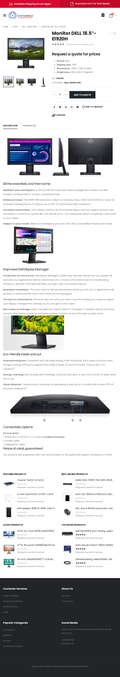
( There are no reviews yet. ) (80, 44)
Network (7, 635)
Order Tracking (11, 595)
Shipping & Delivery (13, 601)
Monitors (75, 82)
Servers (7, 640)
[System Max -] (18, 15)
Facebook (54, 107)
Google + (71, 107)
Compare (60, 115)
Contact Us (67, 601)
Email (77, 107)
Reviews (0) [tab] (29, 125)
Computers (9, 629)
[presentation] (7, 53)
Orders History (10, 606)
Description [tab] (10, 125)
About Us (66, 595)
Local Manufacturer (13, 646)
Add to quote (82, 94)
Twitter (60, 107)
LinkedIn (65, 107)
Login (5, 612)
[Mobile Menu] (5, 15)
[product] (9, 484)
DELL (66, 82)
